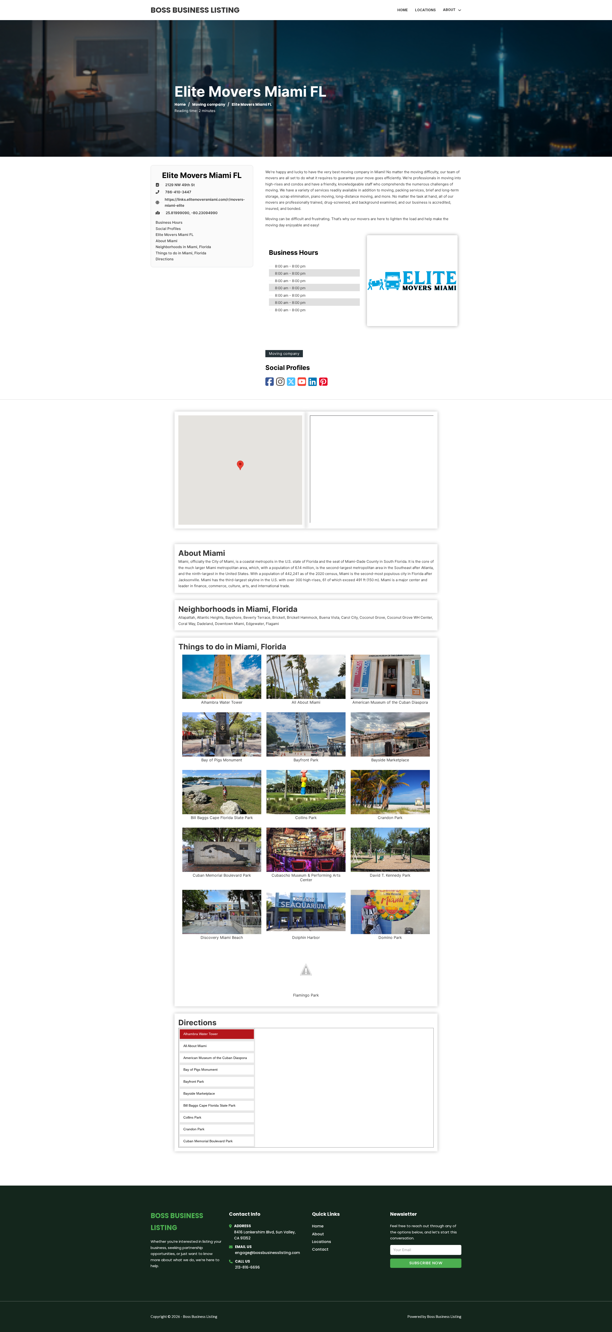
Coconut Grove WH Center (409, 617)
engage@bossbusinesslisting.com (267, 1252)
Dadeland (205, 623)
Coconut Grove (372, 617)
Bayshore (233, 617)
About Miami (166, 241)
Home (402, 10)
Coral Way (186, 623)
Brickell (278, 617)
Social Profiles (168, 228)
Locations (425, 10)
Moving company (208, 104)
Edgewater (255, 623)
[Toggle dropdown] (459, 10)
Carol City (349, 617)
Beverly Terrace (256, 617)
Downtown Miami (229, 623)
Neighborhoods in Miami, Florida (183, 247)
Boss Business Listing (195, 10)
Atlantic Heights (210, 617)
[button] (240, 465)
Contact (320, 1249)
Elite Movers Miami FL (174, 234)
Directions (165, 259)
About (318, 1234)
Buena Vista (329, 617)
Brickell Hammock (302, 617)
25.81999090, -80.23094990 (192, 213)
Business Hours (169, 222)
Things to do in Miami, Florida (181, 253)
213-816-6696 (247, 1267)
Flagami (272, 623)
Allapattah (186, 617)
